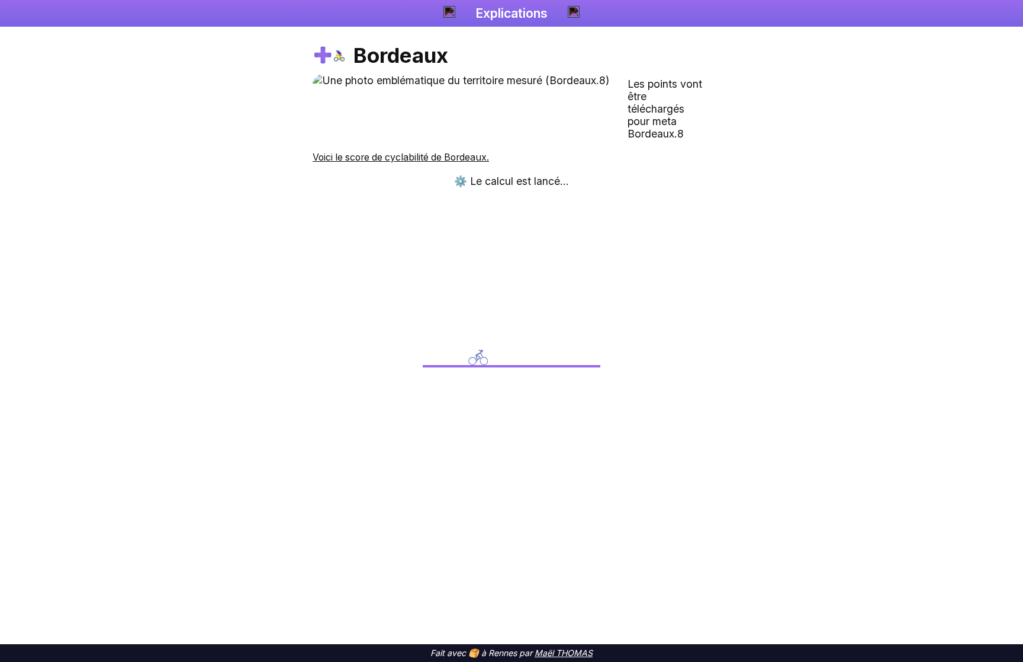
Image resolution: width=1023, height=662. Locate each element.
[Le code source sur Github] (574, 13)
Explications (511, 13)
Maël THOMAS (564, 653)
